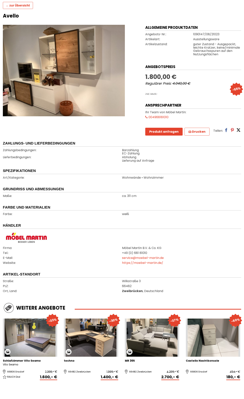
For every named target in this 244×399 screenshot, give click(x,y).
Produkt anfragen (164, 131)
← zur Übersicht (18, 5)
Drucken (198, 131)
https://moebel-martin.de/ (142, 263)
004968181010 (158, 117)
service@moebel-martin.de (143, 258)
